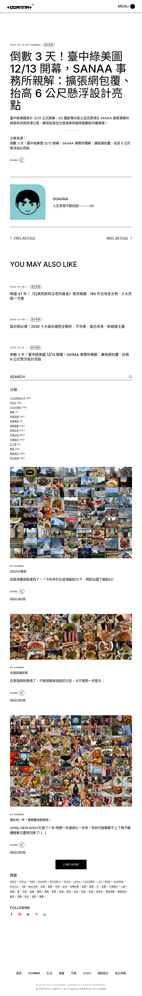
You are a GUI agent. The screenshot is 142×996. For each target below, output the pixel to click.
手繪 (24, 891)
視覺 (19, 896)
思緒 (12, 891)
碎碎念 (99, 891)
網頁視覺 (110, 891)
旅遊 (61, 891)
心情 (123, 886)
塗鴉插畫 (14, 426)
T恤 (23, 886)
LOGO (87, 973)
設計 (27, 896)
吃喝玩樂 (14, 416)
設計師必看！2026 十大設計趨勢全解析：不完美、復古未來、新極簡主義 (67, 326)
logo (77, 881)
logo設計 (89, 881)
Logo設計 (15, 407)
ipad (32, 881)
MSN (107, 881)
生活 (49, 973)
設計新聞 (48, 45)
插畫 (32, 891)
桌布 (76, 891)
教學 (54, 891)
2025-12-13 (17, 45)
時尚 (69, 891)
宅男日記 (14, 435)
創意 (50, 886)
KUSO (67, 881)
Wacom (33, 886)
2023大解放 (18, 571)
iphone (42, 881)
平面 (73, 973)
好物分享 (14, 430)
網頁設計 (14, 453)
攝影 (39, 891)
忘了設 (13, 444)
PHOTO (14, 886)
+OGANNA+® (17, 398)
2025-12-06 (17, 287)
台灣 (64, 886)
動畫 (12, 412)
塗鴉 (91, 886)
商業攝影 (14, 421)
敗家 (12, 449)
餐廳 (41, 896)
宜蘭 (104, 886)
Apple (23, 881)
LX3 (100, 881)
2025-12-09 (17, 320)
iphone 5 (55, 881)
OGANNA (33, 45)
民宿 (91, 891)
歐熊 (83, 891)
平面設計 (14, 439)
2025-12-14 (17, 348)
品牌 (84, 886)
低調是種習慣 (19, 673)
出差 (42, 886)
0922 (13, 403)
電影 (34, 896)
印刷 (57, 886)
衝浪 (12, 896)
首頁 (18, 973)
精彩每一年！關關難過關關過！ (30, 820)
